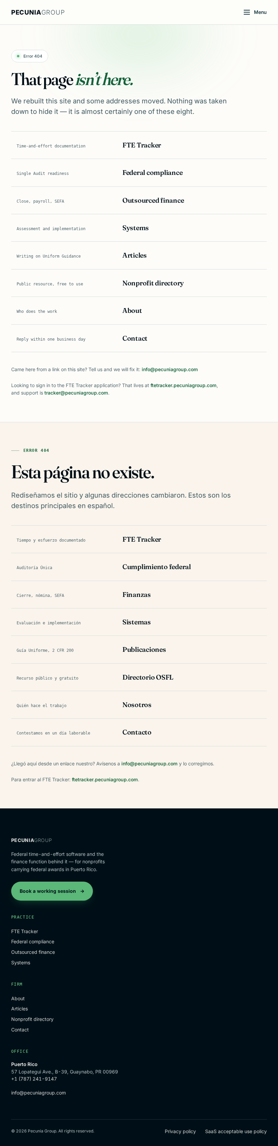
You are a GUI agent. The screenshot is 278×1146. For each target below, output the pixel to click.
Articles (19, 1008)
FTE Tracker (24, 931)
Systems (20, 962)
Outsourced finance (33, 952)
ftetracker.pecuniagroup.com (184, 385)
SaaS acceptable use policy (236, 1131)
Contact (20, 1029)
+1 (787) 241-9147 (34, 1079)
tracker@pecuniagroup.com (76, 393)
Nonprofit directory (32, 1019)
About (18, 998)
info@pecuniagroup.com (170, 369)
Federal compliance (32, 941)
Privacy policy (180, 1131)
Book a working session (52, 891)
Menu (260, 12)
